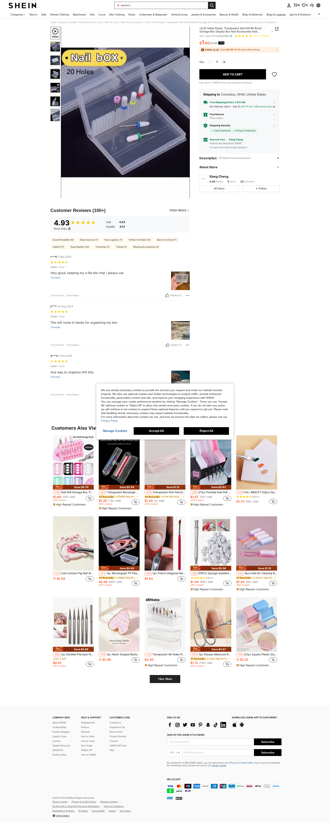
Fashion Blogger (61, 732)
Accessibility (98, 811)
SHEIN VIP (86, 750)
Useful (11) (58, 246)
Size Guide (86, 745)
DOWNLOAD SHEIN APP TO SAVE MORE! (254, 717)
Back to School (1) (167, 239)
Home (53, 22)
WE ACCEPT (174, 779)
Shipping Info (88, 722)
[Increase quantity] (224, 62)
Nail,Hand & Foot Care (90, 22)
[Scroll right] (319, 14)
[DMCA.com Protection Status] (179, 798)
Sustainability (59, 727)
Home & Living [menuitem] (179, 14)
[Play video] (125, 112)
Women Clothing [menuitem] (59, 14)
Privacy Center (60, 801)
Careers (56, 741)
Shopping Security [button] (220, 125)
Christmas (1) (103, 246)
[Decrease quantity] (209, 62)
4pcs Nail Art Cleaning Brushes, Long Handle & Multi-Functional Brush (257, 573)
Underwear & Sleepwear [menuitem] (153, 14)
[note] (73, 487)
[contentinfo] (224, 788)
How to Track (88, 741)
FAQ (112, 750)
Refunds (85, 732)
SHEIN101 (57, 750)
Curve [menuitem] (102, 14)
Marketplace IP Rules (63, 811)
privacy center (219, 765)
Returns (85, 727)
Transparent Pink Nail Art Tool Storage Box (165, 492)
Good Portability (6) (63, 239)
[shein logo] (22, 5)
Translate (55, 277)
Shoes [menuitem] (131, 14)
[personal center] (289, 5)
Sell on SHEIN (88, 754)
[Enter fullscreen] (185, 195)
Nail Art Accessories (131, 22)
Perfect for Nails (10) (140, 239)
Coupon (114, 741)
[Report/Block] (187, 295)
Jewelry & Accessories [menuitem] (203, 14)
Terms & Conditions (114, 806)
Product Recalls (118, 736)
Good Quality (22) (79, 246)
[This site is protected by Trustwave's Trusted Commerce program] (170, 798)
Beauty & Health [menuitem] (229, 14)
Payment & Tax (117, 727)
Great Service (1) (89, 239)
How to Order (88, 736)
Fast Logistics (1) (113, 239)
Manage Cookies (109, 801)
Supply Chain (59, 736)
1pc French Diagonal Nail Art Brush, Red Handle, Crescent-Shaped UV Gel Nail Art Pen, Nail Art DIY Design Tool (165, 573)
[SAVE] (274, 74)
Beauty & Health (67, 22)
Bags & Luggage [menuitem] (276, 14)
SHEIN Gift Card (118, 745)
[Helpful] (167, 295)
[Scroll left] (314, 14)
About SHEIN (59, 722)
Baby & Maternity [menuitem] (253, 14)
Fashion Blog (59, 754)
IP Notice (83, 811)
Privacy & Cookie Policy (241, 763)
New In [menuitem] (33, 14)
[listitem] (73, 472)
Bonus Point (116, 732)
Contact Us (115, 722)
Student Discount (61, 745)
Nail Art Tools (112, 22)
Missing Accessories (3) (146, 246)
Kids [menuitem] (92, 14)
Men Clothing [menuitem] (117, 14)
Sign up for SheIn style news (186, 735)
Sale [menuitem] (43, 14)
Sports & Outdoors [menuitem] (300, 14)
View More (165, 679)
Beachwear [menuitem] (79, 14)
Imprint (112, 811)
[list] (197, 725)
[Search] (212, 5)
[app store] (234, 726)
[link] (296, 5)
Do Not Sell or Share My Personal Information (75, 806)
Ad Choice (125, 811)
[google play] (241, 726)
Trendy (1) (121, 246)
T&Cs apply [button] (216, 118)
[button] (312, 5)
